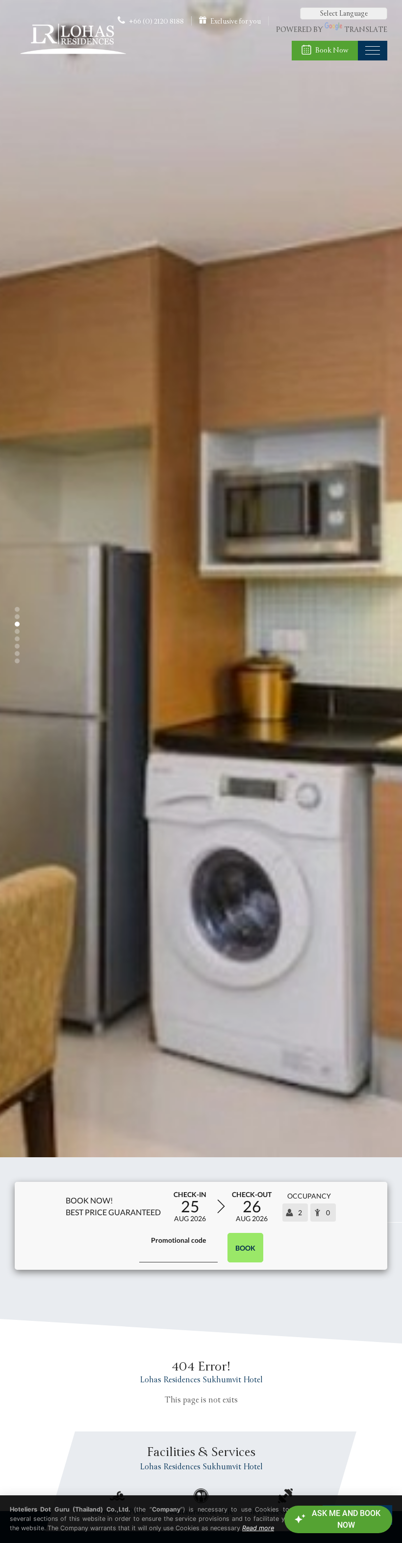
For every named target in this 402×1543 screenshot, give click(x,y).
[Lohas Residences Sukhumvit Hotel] (72, 56)
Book (245, 1248)
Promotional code (178, 1240)
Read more (258, 1528)
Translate (365, 30)
